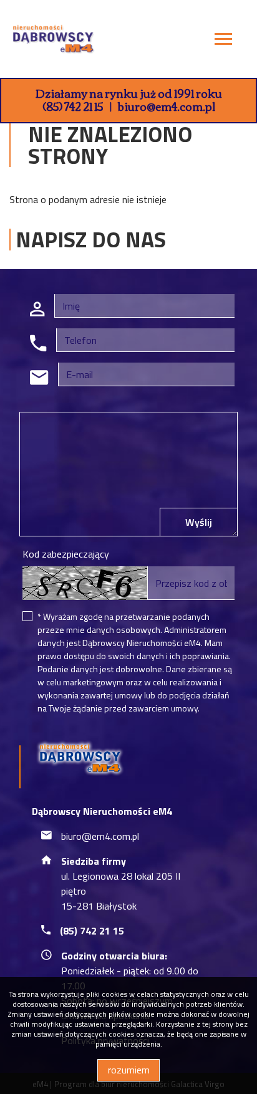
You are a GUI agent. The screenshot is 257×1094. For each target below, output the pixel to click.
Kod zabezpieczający (65, 553)
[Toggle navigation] (223, 41)
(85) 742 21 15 (73, 106)
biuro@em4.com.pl (166, 106)
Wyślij (198, 522)
